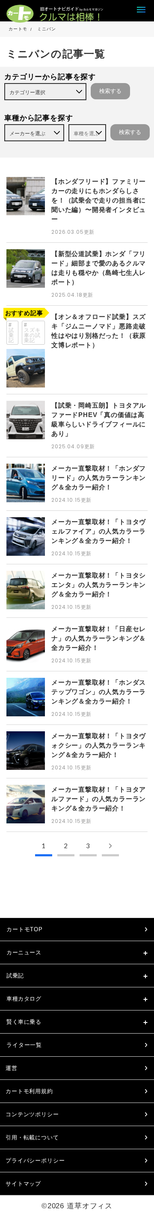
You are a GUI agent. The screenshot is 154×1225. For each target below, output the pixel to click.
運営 (12, 1068)
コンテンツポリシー (32, 1114)
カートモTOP (24, 929)
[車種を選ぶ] (87, 132)
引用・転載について (32, 1137)
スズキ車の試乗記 (32, 335)
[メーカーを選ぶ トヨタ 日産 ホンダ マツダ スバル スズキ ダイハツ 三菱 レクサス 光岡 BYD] (34, 132)
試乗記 (11, 335)
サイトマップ (23, 1183)
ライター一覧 (24, 1045)
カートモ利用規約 (29, 1091)
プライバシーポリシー (35, 1160)
